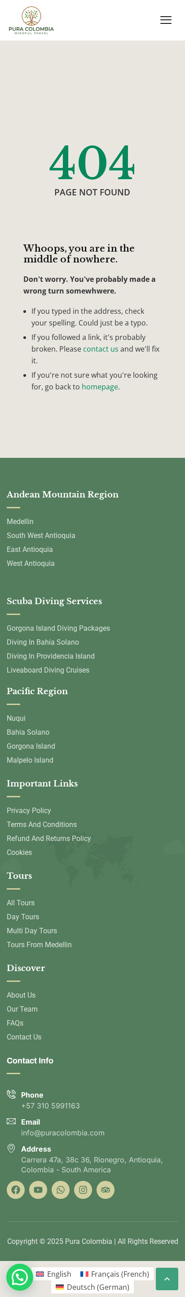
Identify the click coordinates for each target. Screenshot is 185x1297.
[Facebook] (16, 1190)
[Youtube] (38, 1190)
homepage (100, 387)
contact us (101, 349)
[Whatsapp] (61, 1190)
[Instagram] (83, 1190)
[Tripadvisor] (106, 1190)
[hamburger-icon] (166, 20)
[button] (19, 1277)
